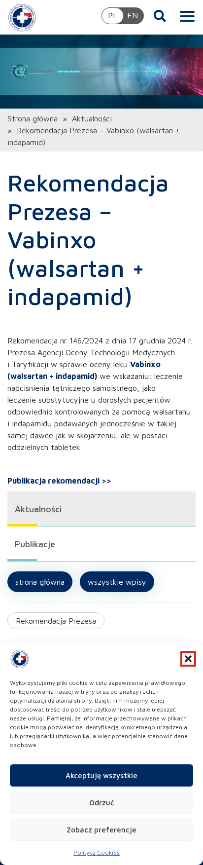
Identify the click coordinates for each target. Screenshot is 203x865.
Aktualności (92, 118)
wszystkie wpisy (117, 581)
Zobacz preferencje (101, 830)
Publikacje (35, 544)
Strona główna (32, 118)
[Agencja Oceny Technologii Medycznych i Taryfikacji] (22, 17)
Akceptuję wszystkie (101, 775)
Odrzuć (101, 802)
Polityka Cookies (96, 852)
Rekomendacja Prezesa (56, 620)
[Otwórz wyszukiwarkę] (160, 16)
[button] (188, 659)
